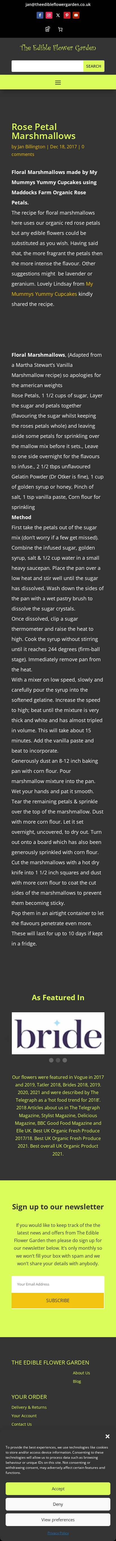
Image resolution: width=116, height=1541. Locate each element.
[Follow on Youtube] (76, 15)
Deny (58, 1504)
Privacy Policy (58, 1533)
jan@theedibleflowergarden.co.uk (58, 4)
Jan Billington (31, 147)
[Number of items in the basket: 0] (60, 29)
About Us (81, 1373)
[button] (107, 1436)
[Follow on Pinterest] (67, 15)
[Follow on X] (58, 15)
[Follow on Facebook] (40, 15)
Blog (77, 1381)
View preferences (58, 1519)
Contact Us (22, 1424)
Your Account (24, 1416)
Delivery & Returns (29, 1407)
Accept (58, 1488)
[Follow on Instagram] (49, 15)
